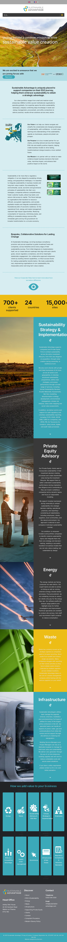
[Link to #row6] (50, 687)
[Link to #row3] (50, 434)
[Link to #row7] (50, 777)
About (27, 895)
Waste (27, 904)
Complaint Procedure (32, 918)
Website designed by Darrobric (33, 939)
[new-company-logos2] (52, 73)
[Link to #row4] (50, 558)
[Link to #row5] (50, 625)
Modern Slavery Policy (33, 921)
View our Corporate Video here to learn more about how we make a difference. (33, 279)
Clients (27, 912)
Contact (28, 915)
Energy (27, 901)
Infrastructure (29, 907)
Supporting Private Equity (34, 910)
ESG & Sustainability (32, 898)
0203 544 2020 (51, 897)
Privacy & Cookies (27, 935)
